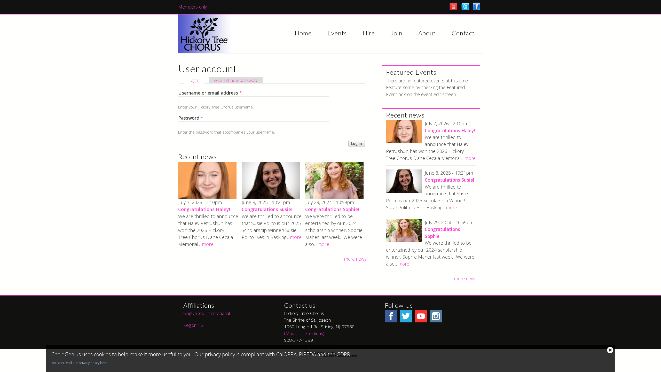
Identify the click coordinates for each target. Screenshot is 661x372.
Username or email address (210, 93)
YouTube (453, 6)
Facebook (476, 6)
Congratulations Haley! (204, 209)
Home (303, 33)
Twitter (465, 6)
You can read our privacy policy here (79, 362)
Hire (369, 33)
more (208, 244)
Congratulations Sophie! (332, 209)
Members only (192, 7)
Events (337, 33)
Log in (196, 80)
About (427, 33)
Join (397, 33)
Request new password (236, 80)
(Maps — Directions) (304, 333)
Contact (463, 33)
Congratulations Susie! (267, 209)
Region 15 (193, 325)
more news (355, 259)
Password (190, 118)
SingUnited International (207, 313)
